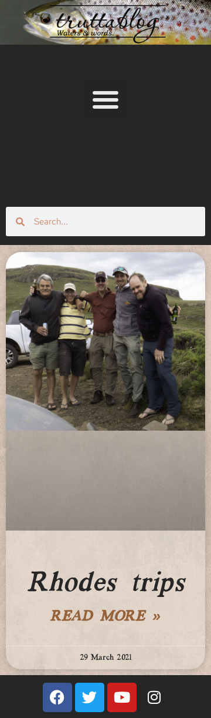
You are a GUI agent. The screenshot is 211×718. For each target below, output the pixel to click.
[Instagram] (154, 697)
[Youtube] (122, 697)
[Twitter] (89, 697)
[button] (105, 99)
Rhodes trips (105, 583)
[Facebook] (57, 697)
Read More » (105, 617)
